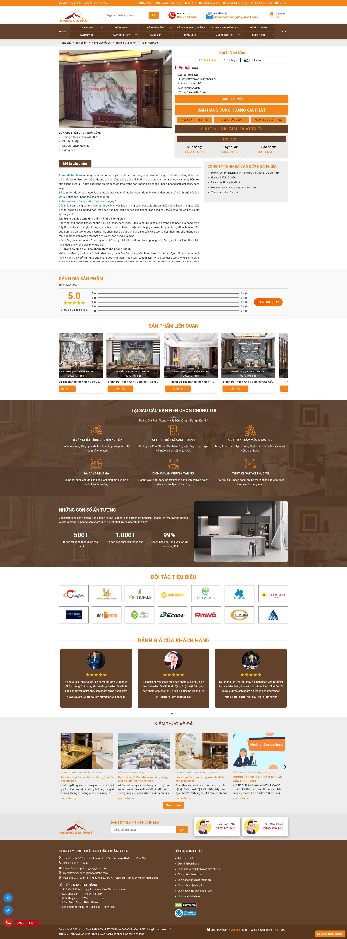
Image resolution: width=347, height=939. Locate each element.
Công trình (258, 35)
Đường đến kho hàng (169, 3)
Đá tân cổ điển (258, 27)
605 (246, 60)
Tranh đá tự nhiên (126, 42)
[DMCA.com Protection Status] (202, 905)
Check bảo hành (262, 3)
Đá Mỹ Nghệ (189, 35)
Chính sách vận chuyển (190, 885)
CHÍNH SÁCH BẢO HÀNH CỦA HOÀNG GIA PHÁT (199, 779)
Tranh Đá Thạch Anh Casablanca (214, 381)
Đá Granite (87, 27)
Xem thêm (173, 805)
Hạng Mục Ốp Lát (224, 35)
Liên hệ (282, 3)
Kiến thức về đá (210, 3)
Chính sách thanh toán (190, 874)
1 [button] (172, 715)
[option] (115, 89)
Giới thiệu (147, 3)
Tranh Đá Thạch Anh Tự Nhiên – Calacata (99, 382)
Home (62, 31)
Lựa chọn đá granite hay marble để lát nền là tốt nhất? (86, 779)
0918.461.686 (268, 152)
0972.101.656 (194, 152)
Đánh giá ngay (268, 302)
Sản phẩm (81, 42)
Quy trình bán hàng (236, 3)
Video (284, 31)
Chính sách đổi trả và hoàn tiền (194, 890)
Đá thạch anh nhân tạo (224, 27)
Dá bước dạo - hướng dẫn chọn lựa (256, 777)
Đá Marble (121, 27)
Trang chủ (65, 42)
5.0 (200, 60)
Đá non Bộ (155, 35)
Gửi (182, 830)
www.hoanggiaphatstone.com (238, 187)
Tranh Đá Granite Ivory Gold (271, 381)
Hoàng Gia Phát (232, 182)
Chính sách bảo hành (189, 896)
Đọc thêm (66, 798)
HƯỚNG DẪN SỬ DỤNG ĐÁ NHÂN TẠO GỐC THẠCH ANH (142, 779)
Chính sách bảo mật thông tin (194, 879)
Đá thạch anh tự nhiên (190, 27)
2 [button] (175, 715)
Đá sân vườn (87, 35)
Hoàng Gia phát (230, 192)
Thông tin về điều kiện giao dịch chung (198, 869)
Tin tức (191, 3)
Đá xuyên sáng (155, 27)
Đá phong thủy (121, 35)
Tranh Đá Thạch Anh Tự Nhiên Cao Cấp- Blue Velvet (157, 382)
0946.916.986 (231, 152)
